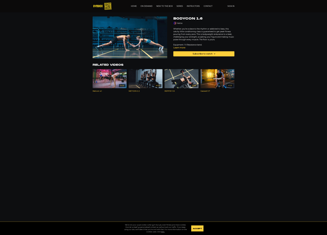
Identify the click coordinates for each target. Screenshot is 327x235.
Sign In (230, 6)
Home (134, 6)
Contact (208, 6)
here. (163, 232)
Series (180, 6)
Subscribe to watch (203, 54)
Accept (197, 229)
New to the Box (164, 6)
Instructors (193, 6)
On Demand (147, 6)
